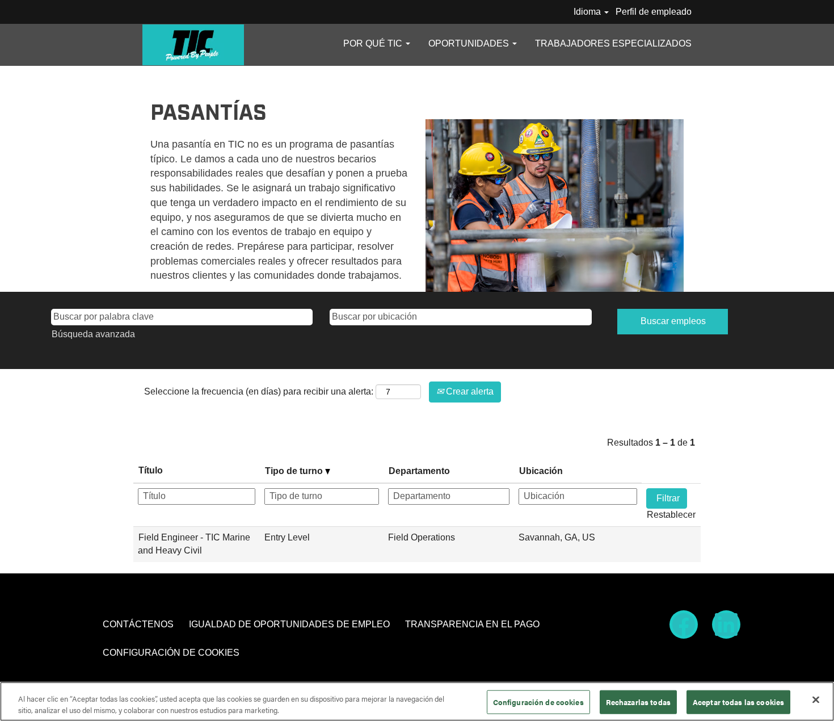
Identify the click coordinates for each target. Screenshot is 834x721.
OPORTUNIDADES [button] (469, 43)
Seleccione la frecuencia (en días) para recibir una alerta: (258, 391)
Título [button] (150, 470)
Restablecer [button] (671, 514)
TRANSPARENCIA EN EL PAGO (472, 624)
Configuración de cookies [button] (171, 652)
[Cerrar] (815, 700)
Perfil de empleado (654, 11)
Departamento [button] (419, 471)
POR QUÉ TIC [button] (374, 43)
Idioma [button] (588, 11)
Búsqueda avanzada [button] (93, 334)
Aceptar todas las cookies (738, 702)
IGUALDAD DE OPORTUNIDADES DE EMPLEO (289, 624)
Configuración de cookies (538, 702)
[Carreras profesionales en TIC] (193, 45)
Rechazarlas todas (638, 702)
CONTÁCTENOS (138, 624)
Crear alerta (469, 391)
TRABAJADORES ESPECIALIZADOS (613, 43)
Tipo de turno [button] (295, 471)
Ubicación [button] (541, 471)
